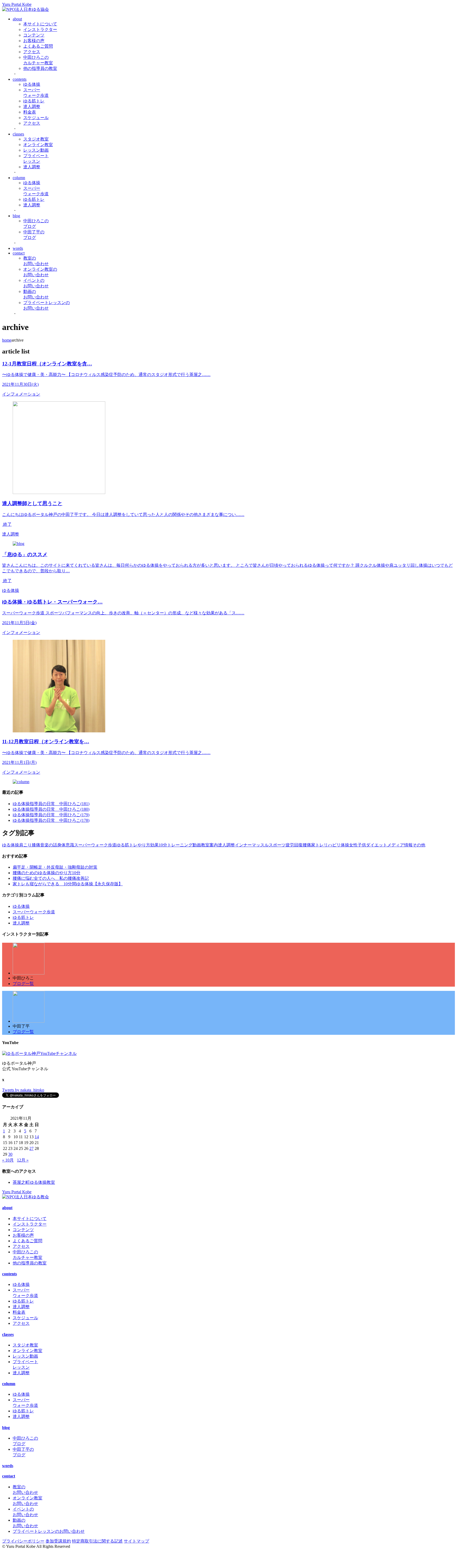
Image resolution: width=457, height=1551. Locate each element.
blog (16, 216)
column (19, 177)
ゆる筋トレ (33, 101)
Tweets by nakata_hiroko (23, 1090)
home (6, 340)
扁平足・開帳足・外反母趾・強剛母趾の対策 (55, 867)
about (17, 19)
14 (37, 1137)
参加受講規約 (58, 1541)
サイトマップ (136, 1541)
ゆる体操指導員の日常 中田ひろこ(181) (51, 803)
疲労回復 (294, 845)
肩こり (25, 845)
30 (10, 1154)
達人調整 (31, 106)
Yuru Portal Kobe (16, 4)
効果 (154, 845)
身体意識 (65, 845)
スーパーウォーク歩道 (95, 845)
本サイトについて (40, 24)
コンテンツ (33, 35)
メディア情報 (400, 845)
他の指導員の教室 (40, 68)
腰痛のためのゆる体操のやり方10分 (46, 872)
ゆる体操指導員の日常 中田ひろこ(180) (51, 809)
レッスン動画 (36, 150)
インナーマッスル (252, 845)
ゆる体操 (31, 84)
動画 (197, 845)
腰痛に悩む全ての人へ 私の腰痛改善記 (51, 878)
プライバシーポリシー (23, 1541)
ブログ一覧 (23, 983)
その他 (419, 845)
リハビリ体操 (336, 845)
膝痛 (36, 845)
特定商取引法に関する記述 (97, 1541)
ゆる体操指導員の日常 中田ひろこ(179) (51, 815)
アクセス (31, 51)
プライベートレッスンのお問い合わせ (49, 1531)
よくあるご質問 (38, 46)
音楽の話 (48, 845)
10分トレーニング (176, 845)
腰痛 (307, 845)
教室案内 (209, 845)
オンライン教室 (38, 144)
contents (19, 79)
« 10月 (8, 1160)
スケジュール (36, 117)
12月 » (23, 1160)
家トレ (317, 845)
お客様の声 (33, 40)
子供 (362, 845)
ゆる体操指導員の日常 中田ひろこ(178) (51, 820)
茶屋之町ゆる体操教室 (34, 1182)
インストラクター (40, 29)
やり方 (144, 845)
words (18, 248)
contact (19, 253)
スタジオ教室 (36, 139)
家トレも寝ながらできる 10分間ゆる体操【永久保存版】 (68, 884)
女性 (353, 845)
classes (18, 134)
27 (31, 1148)
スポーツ (277, 845)
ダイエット (376, 845)
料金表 (29, 112)
